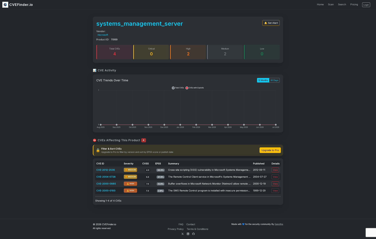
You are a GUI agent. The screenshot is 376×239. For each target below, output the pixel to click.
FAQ (181, 224)
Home (320, 4)
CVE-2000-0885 (106, 183)
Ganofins (279, 224)
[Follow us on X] (182, 233)
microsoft (103, 34)
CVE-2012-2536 (105, 169)
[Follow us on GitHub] (193, 233)
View (275, 170)
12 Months (263, 80)
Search (342, 4)
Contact (190, 224)
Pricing (354, 4)
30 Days (274, 80)
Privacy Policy (176, 229)
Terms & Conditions (197, 229)
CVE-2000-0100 (105, 190)
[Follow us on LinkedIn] (188, 233)
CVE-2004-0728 (106, 176)
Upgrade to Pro (270, 150)
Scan (331, 4)
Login (366, 5)
